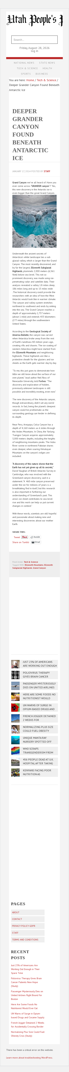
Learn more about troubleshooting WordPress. (29, 1057)
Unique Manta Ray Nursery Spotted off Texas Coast (37, 741)
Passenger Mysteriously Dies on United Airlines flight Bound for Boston (27, 995)
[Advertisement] (34, 613)
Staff (15, 932)
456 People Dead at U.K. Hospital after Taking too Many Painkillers (38, 763)
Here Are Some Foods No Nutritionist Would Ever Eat (39, 698)
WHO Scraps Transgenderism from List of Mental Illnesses (39, 752)
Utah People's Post (34, 11)
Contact (17, 919)
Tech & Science (31, 562)
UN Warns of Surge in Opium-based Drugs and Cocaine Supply (39, 709)
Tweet (17, 537)
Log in (34, 51)
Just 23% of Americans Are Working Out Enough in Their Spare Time (40, 665)
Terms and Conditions (25, 939)
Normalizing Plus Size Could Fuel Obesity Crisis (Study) (38, 730)
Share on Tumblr (20, 542)
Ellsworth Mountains (34, 565)
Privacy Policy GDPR (23, 925)
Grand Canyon (39, 568)
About (15, 912)
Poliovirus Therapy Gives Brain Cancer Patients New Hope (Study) (26, 982)
